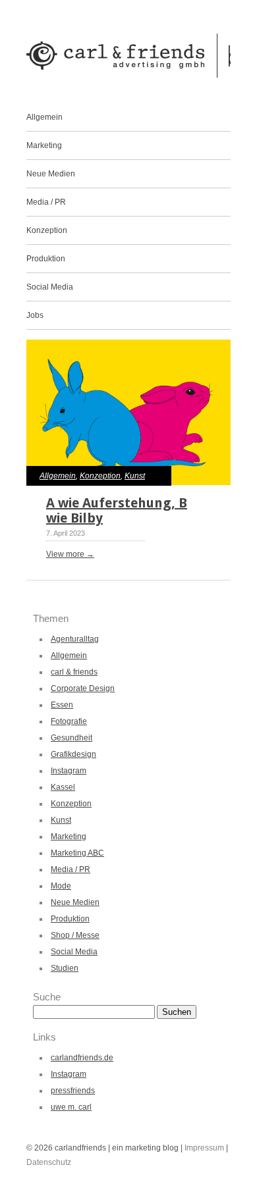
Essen (62, 705)
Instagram (68, 770)
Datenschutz (48, 1162)
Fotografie (69, 721)
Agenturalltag (75, 639)
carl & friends (74, 672)
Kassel (63, 787)
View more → (70, 554)
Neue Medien (50, 173)
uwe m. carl (71, 1107)
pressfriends (73, 1090)
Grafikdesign (73, 754)
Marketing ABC (77, 853)
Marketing (44, 145)
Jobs (34, 315)
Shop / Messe (75, 935)
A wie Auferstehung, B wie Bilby (116, 510)
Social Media (49, 287)
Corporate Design (83, 688)
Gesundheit (71, 737)
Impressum (205, 1147)
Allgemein (44, 117)
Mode (61, 886)
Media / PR (46, 202)
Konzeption (46, 230)
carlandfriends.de (82, 1057)
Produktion (45, 258)
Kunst (135, 475)
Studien (64, 968)
